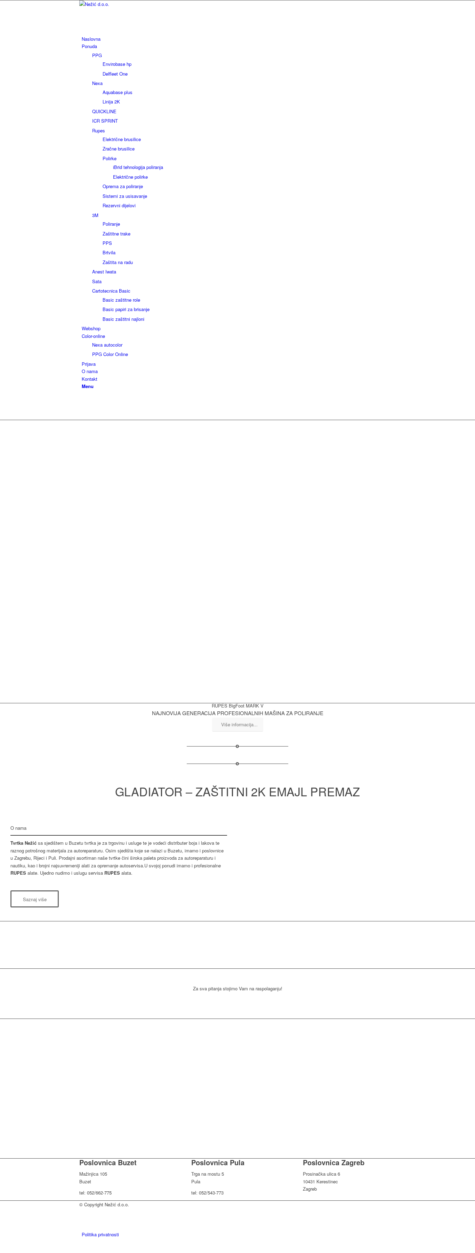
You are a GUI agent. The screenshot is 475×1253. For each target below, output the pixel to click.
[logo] (131, 4)
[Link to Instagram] (83, 408)
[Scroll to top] (1, 1248)
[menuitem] (239, 38)
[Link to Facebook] (83, 400)
